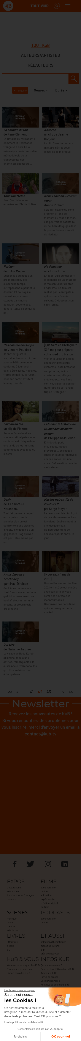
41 (31, 691)
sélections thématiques (53, 941)
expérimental (48, 899)
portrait (45, 906)
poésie (10, 945)
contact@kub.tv (40, 733)
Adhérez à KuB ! (49, 972)
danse (10, 922)
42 (40, 691)
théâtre (11, 926)
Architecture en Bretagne (20, 895)
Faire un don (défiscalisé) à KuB (57, 968)
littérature (12, 941)
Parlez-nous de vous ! (18, 972)
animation (46, 895)
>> (71, 691)
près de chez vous (50, 953)
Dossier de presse (50, 980)
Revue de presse (49, 976)
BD (8, 949)
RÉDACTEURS (41, 65)
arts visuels (13, 891)
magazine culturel (50, 945)
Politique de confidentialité (55, 984)
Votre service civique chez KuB (23, 965)
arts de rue (12, 930)
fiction (44, 891)
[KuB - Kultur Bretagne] (20, 6)
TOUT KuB (40, 45)
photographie (14, 887)
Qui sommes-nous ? (51, 965)
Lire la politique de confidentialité (23, 1022)
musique (11, 918)
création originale (50, 902)
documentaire (48, 887)
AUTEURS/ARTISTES (40, 55)
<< (10, 691)
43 (48, 691)
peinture (11, 899)
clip (43, 949)
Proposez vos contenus (19, 968)
